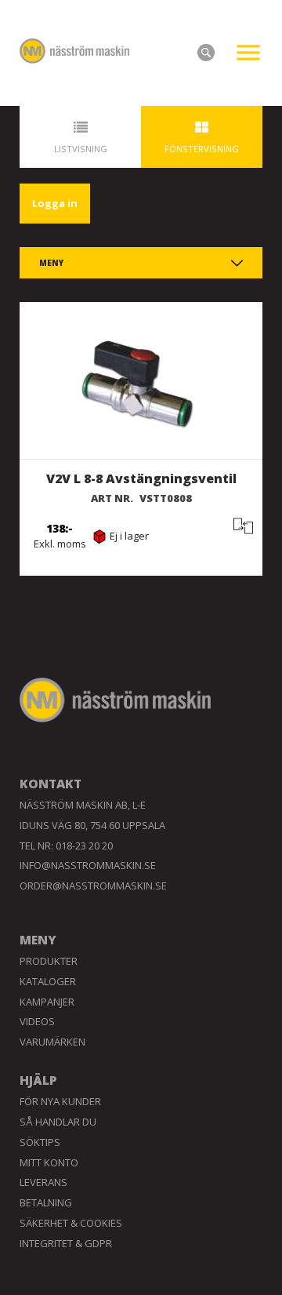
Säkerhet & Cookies (71, 1223)
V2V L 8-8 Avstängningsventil (141, 478)
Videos (37, 1021)
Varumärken (52, 1042)
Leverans (43, 1182)
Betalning (46, 1202)
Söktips (40, 1142)
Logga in (55, 203)
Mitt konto (49, 1162)
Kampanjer (47, 1002)
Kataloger (48, 981)
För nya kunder (60, 1101)
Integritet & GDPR (66, 1243)
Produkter (49, 961)
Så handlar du (58, 1122)
